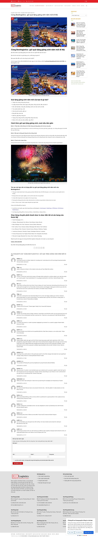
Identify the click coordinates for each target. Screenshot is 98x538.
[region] (80, 526)
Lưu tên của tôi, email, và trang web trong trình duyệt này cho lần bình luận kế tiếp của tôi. (34, 460)
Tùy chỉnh (71, 532)
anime (18, 338)
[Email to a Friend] (39, 248)
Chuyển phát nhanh (39, 5)
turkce (18, 395)
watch (18, 274)
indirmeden (19, 379)
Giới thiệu (32, 5)
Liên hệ (82, 5)
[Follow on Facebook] (85, 1)
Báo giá (74, 5)
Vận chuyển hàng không (44, 476)
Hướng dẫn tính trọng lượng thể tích (72, 480)
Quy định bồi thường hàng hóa (71, 478)
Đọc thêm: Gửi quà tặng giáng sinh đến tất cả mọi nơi (23, 244)
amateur (19, 361)
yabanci (19, 352)
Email (32, 454)
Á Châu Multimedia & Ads (33, 536)
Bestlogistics (14, 62)
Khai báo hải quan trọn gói (44, 482)
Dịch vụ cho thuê (59, 5)
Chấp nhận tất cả (89, 532)
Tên (14, 454)
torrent (18, 304)
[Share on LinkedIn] (44, 248)
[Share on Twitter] (37, 248)
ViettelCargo (49, 208)
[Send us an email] (86, 1)
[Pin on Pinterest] (41, 248)
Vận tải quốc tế (49, 5)
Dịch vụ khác (67, 5)
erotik (18, 420)
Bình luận (15, 443)
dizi (17, 283)
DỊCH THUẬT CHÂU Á (44, 536)
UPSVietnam (55, 208)
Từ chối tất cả (79, 532)
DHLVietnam (60, 208)
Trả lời (65, 264)
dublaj (18, 258)
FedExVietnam (15, 209)
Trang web (51, 454)
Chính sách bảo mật (69, 476)
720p (18, 267)
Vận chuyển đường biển (43, 478)
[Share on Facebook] (34, 248)
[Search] (86, 5)
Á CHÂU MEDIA (24, 536)
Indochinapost (43, 208)
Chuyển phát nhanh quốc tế (27, 12)
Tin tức (78, 5)
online (18, 320)
